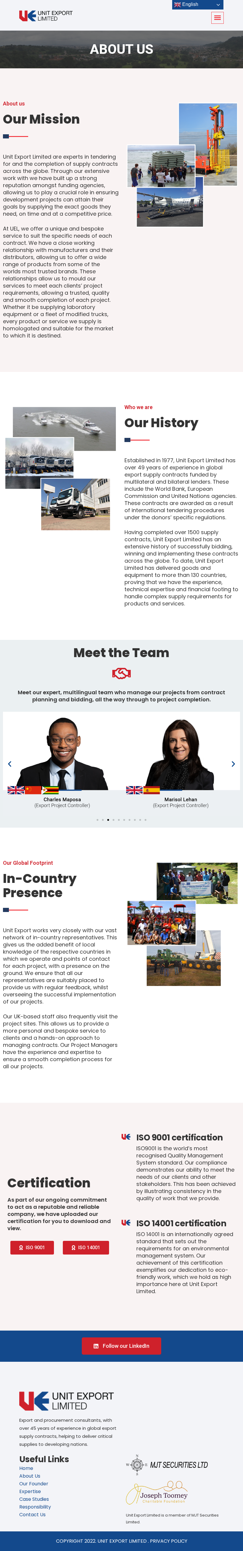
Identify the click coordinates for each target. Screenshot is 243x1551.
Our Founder (33, 1483)
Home (26, 1468)
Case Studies (34, 1499)
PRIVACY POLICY (168, 1541)
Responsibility (35, 1506)
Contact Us (32, 1514)
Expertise (30, 1491)
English (189, 4)
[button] (9, 763)
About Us (29, 1476)
